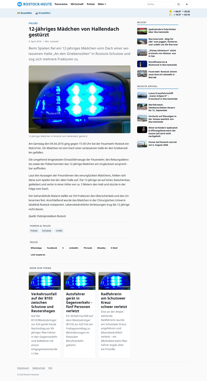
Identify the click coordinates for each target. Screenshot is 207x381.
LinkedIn (73, 247)
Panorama (61, 4)
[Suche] (178, 4)
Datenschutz (38, 367)
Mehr (101, 4)
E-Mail (114, 247)
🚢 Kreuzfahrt (42, 12)
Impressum (23, 367)
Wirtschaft (77, 4)
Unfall (59, 230)
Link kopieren (38, 254)
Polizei (91, 4)
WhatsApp (36, 247)
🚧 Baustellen (24, 12)
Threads (87, 247)
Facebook (52, 247)
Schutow (46, 230)
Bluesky (101, 247)
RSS (50, 367)
